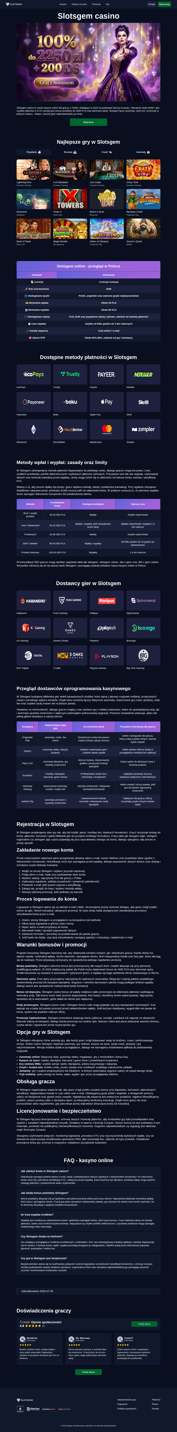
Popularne (32, 152)
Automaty (141, 152)
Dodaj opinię (144, 1324)
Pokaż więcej (88, 1372)
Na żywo (68, 152)
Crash (105, 152)
